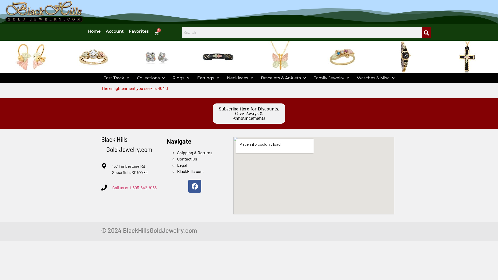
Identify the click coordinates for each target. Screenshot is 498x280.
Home (94, 31)
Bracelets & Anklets (281, 77)
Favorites (139, 31)
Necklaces (237, 77)
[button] (116, 78)
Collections (148, 77)
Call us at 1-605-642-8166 (134, 187)
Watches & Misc (373, 77)
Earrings (205, 77)
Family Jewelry (329, 77)
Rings (178, 77)
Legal (182, 165)
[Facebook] (194, 186)
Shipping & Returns (194, 152)
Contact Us (187, 158)
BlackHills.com (190, 171)
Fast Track (113, 77)
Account (115, 31)
